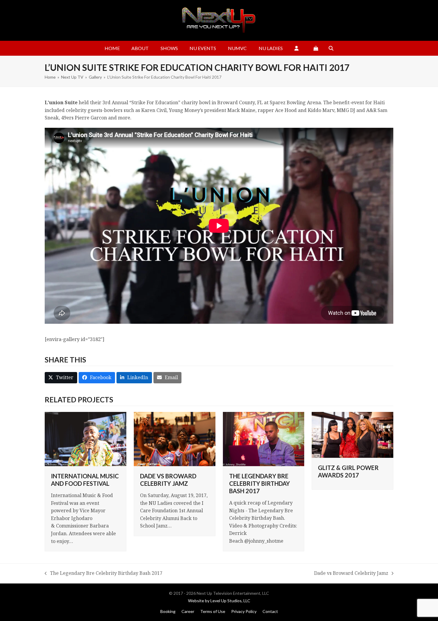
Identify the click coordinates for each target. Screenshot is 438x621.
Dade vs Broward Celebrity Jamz (168, 479)
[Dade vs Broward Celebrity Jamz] (174, 438)
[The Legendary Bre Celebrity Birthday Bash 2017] (264, 438)
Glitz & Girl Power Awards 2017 (348, 471)
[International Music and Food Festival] (85, 438)
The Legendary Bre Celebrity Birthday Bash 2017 (259, 483)
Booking (167, 611)
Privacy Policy (244, 611)
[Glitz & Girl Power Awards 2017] (352, 434)
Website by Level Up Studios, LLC (219, 600)
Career (187, 611)
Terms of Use (212, 611)
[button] (316, 48)
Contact (270, 611)
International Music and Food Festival (85, 479)
